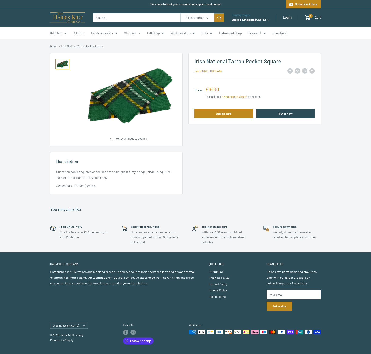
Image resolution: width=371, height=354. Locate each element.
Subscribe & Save (306, 4)
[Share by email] (312, 71)
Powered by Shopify (61, 340)
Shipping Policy (219, 277)
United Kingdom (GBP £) (65, 325)
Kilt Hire (78, 33)
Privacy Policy (218, 290)
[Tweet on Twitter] (304, 71)
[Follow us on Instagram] (133, 332)
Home (53, 46)
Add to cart (223, 113)
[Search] (219, 17)
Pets (205, 33)
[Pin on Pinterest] (297, 71)
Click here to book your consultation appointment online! (185, 4)
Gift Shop (153, 33)
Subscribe (279, 306)
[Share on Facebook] (290, 71)
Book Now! (279, 33)
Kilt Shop (56, 33)
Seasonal (254, 33)
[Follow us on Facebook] (125, 332)
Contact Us (216, 271)
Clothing (130, 33)
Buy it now (285, 113)
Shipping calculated (234, 96)
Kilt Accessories (102, 33)
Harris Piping (217, 296)
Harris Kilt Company (208, 71)
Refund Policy (218, 284)
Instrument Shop (230, 33)
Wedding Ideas (181, 33)
